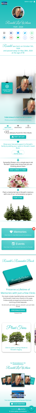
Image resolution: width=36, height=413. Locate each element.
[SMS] (18, 38)
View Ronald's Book (18, 310)
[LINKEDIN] (4, 38)
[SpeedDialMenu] (31, 408)
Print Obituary (19, 137)
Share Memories (19, 404)
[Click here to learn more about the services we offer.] (18, 394)
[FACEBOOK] (11, 33)
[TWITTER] (25, 33)
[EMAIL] (11, 38)
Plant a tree (18, 197)
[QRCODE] (4, 33)
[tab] (8, 126)
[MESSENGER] (18, 33)
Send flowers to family (18, 170)
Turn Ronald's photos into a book (18, 117)
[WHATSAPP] (32, 33)
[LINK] (32, 38)
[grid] (18, 93)
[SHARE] (25, 38)
